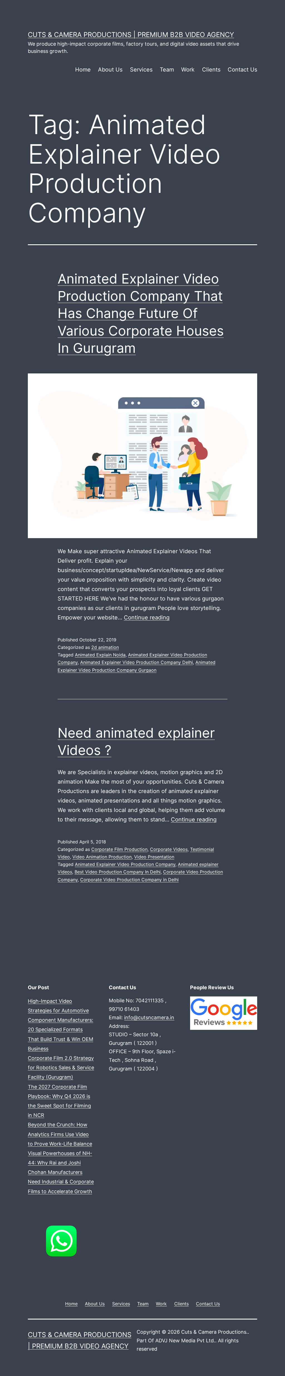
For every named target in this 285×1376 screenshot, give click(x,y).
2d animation (105, 647)
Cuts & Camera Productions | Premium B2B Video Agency (131, 35)
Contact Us (242, 69)
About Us (110, 69)
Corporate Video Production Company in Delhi (129, 879)
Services (141, 69)
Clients (211, 69)
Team (167, 69)
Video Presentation (154, 857)
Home (83, 69)
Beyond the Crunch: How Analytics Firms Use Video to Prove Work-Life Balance (60, 1134)
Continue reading (146, 617)
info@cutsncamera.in (149, 1017)
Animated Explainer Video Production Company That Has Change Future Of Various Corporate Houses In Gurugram (141, 313)
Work (188, 69)
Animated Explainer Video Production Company (125, 864)
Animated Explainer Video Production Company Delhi (136, 662)
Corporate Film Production (119, 849)
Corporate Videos (169, 849)
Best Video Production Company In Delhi (118, 872)
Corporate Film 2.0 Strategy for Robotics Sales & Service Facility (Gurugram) (61, 1067)
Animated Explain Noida (100, 655)
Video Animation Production (102, 857)
